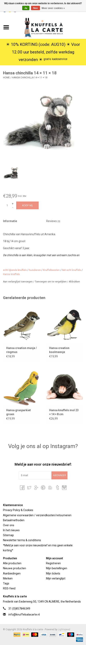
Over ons (8, 525)
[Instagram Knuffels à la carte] (64, 487)
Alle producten (12, 563)
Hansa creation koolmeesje (59, 350)
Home (6, 77)
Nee (35, 8)
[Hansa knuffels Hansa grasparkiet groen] (21, 386)
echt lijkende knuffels (15, 270)
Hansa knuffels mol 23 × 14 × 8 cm (64, 412)
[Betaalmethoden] (16, 634)
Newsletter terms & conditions (22, 540)
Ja (25, 8)
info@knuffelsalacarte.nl (24, 614)
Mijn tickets (53, 573)
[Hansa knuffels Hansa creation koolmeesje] (64, 324)
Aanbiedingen (12, 573)
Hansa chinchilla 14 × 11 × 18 (29, 77)
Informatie (10, 221)
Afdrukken (74, 281)
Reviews (53, 221)
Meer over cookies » (53, 8)
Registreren (53, 563)
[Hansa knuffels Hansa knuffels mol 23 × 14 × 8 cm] (64, 386)
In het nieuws (11, 530)
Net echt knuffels (71, 270)
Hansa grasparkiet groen (18, 412)
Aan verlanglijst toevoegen (18, 281)
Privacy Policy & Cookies (18, 510)
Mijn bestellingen (56, 568)
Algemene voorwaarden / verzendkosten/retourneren (37, 515)
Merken (8, 578)
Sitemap (8, 535)
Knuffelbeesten (51, 270)
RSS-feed (9, 588)
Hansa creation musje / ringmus (21, 350)
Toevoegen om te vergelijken (51, 281)
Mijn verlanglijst (55, 578)
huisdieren (35, 270)
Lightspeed (64, 629)
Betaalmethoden (13, 520)
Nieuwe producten (14, 568)
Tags (6, 583)
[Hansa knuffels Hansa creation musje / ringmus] (21, 324)
